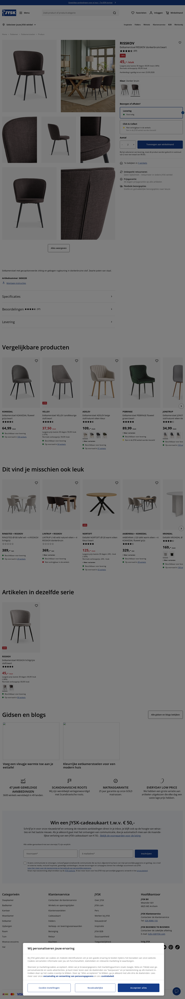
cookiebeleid (107, 976)
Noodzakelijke (95, 987)
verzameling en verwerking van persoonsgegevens (68, 976)
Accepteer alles (138, 987)
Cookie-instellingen (49, 987)
